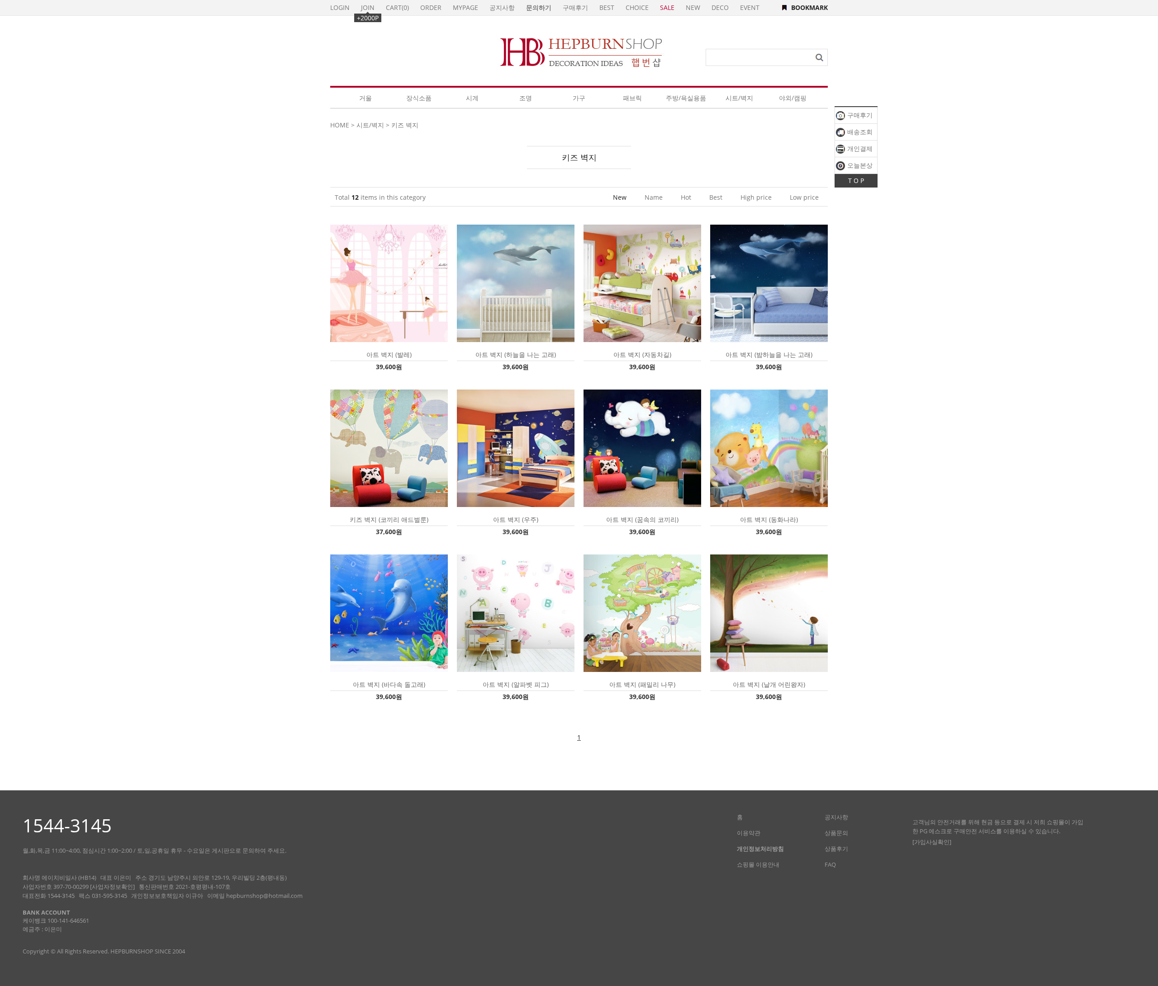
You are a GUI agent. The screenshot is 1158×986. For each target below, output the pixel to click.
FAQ (830, 864)
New (619, 197)
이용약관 (748, 833)
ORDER (430, 7)
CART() (397, 7)
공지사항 (502, 7)
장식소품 (419, 98)
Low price (804, 197)
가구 (579, 98)
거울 (365, 98)
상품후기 (836, 849)
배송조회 (859, 131)
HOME (339, 125)
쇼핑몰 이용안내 (758, 864)
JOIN (368, 7)
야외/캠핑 (793, 98)
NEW (693, 7)
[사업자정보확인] (112, 887)
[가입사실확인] (931, 842)
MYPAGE (465, 7)
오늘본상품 (854, 167)
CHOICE (637, 7)
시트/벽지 (739, 98)
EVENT (749, 7)
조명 (525, 98)
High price (756, 197)
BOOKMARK (809, 7)
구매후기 (859, 115)
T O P (856, 180)
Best (715, 197)
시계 (472, 98)
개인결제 (859, 148)
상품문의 (836, 833)
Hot (686, 197)
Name (654, 197)
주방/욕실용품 (686, 98)
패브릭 (632, 98)
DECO (720, 7)
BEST (606, 7)
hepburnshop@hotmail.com (264, 896)
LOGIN (340, 7)
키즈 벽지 (404, 125)
